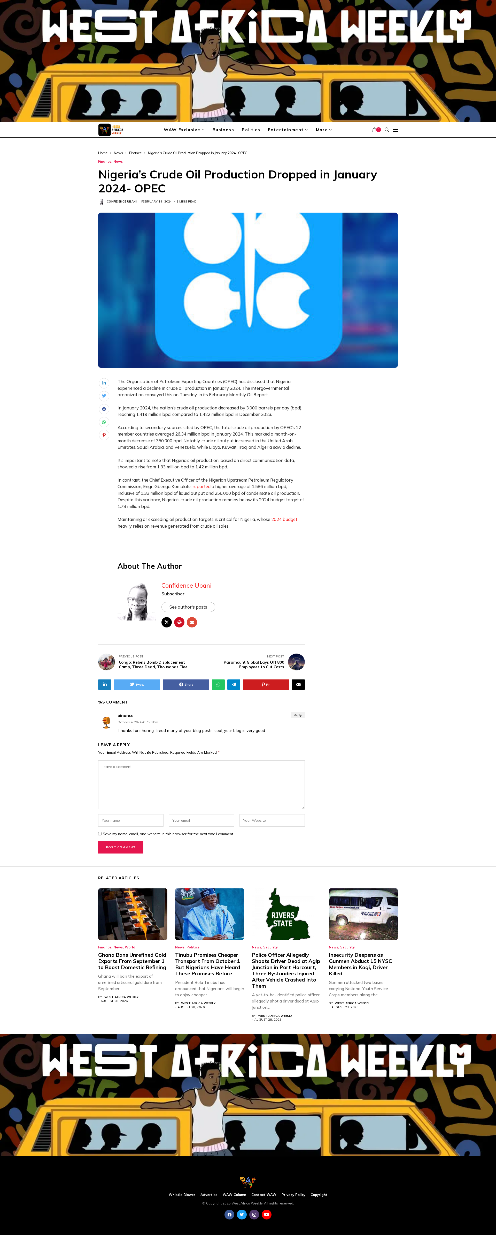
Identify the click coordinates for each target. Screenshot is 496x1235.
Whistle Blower (182, 1195)
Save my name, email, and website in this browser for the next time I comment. (168, 834)
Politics (193, 947)
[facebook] (229, 1214)
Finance (135, 153)
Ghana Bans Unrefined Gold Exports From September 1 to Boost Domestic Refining (132, 961)
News (118, 153)
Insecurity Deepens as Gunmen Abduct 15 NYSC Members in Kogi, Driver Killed (360, 964)
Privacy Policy (293, 1195)
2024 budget (284, 519)
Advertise (209, 1195)
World (130, 947)
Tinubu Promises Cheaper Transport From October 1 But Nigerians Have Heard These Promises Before (207, 964)
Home (103, 153)
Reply (298, 715)
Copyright (319, 1195)
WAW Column (234, 1195)
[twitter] (242, 1214)
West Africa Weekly (121, 997)
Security (270, 947)
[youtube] (267, 1214)
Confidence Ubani (122, 201)
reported (201, 486)
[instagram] (254, 1214)
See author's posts (188, 607)
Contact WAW (263, 1195)
